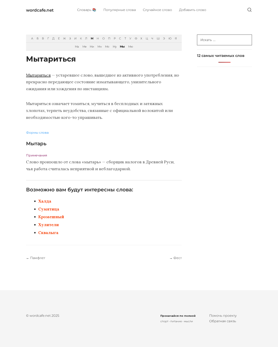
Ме (84, 46)
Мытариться (38, 75)
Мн (99, 46)
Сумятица (48, 208)
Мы (122, 46)
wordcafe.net (40, 10)
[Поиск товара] (249, 10)
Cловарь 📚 (86, 10)
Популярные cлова (119, 10)
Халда (44, 201)
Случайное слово (157, 10)
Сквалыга (48, 232)
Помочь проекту (223, 316)
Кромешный (51, 216)
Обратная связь (222, 321)
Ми (92, 46)
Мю (130, 46)
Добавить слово (192, 10)
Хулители (48, 224)
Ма (77, 46)
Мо (107, 46)
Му (114, 46)
